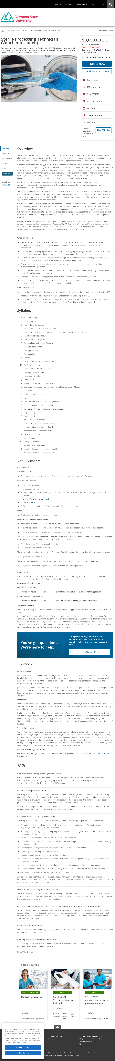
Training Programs (13, 30)
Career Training (48, 1039)
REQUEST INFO (103, 130)
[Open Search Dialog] (110, 4)
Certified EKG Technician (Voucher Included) (63, 1000)
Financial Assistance (85, 1041)
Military (80, 1039)
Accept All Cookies (23, 1047)
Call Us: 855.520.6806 (103, 30)
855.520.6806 (6, 185)
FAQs (4, 168)
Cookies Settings (23, 1053)
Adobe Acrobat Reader (30, 502)
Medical (25, 30)
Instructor (6, 163)
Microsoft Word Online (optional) (35, 499)
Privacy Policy (74, 1055)
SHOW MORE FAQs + (25, 952)
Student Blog (97, 1039)
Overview (5, 148)
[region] (23, 1041)
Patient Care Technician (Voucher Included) (97, 1002)
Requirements (7, 158)
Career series (92, 80)
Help (79, 1044)
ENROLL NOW (97, 63)
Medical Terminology (31, 997)
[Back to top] (57, 1035)
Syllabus (5, 153)
